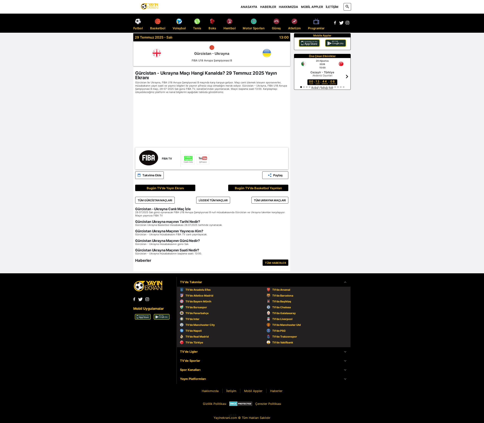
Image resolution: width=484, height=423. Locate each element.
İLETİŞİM (332, 7)
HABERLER (268, 7)
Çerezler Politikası (268, 404)
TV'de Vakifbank (282, 342)
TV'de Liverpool (282, 319)
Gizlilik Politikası (214, 404)
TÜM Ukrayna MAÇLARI (270, 200)
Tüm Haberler (275, 262)
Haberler (276, 391)
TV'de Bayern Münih (198, 301)
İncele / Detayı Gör (322, 87)
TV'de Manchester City (200, 324)
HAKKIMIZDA (288, 7)
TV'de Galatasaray (284, 313)
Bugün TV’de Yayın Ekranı (165, 188)
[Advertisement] (211, 121)
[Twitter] (341, 23)
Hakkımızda (210, 391)
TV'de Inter (192, 319)
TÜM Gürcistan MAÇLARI (155, 200)
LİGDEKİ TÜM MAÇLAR (213, 200)
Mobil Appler (253, 391)
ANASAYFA (249, 7)
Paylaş (278, 175)
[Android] (335, 43)
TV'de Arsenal (281, 289)
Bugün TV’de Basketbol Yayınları (258, 188)
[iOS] (309, 43)
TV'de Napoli (193, 330)
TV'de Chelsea (281, 307)
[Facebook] (335, 23)
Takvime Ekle (151, 175)
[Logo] (148, 290)
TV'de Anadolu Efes (198, 289)
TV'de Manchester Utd (286, 324)
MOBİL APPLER (312, 7)
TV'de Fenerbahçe (197, 313)
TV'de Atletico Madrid (199, 295)
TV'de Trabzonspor (284, 336)
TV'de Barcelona (282, 295)
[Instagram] (347, 23)
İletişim (231, 391)
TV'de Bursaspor (196, 307)
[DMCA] (241, 403)
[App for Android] (161, 318)
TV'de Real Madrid (197, 336)
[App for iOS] (142, 318)
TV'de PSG (279, 330)
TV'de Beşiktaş (281, 301)
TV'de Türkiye (194, 342)
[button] (264, 282)
